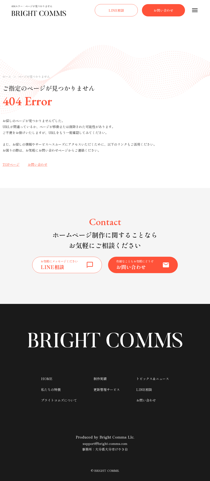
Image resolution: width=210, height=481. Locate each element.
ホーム (6, 77)
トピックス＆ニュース (152, 378)
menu (195, 10)
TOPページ (10, 164)
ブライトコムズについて (59, 400)
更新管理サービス (107, 389)
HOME (46, 378)
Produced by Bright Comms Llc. (105, 437)
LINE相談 (144, 389)
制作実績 (100, 378)
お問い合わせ (37, 164)
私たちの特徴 (51, 389)
